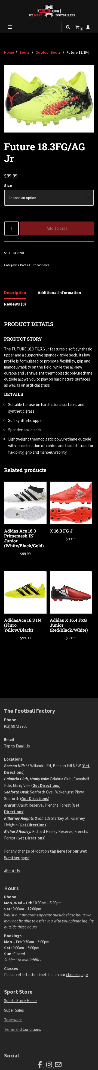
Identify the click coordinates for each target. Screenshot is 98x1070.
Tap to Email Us (17, 746)
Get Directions (45, 785)
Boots (25, 52)
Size (8, 185)
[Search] (68, 27)
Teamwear (13, 1019)
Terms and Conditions (22, 1029)
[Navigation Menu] (10, 27)
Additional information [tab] (59, 292)
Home (9, 52)
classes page (77, 974)
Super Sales (14, 1010)
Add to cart (57, 228)
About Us (12, 870)
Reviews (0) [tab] (15, 304)
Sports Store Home (20, 1000)
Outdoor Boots (48, 52)
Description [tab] (15, 292)
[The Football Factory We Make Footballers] (49, 11)
